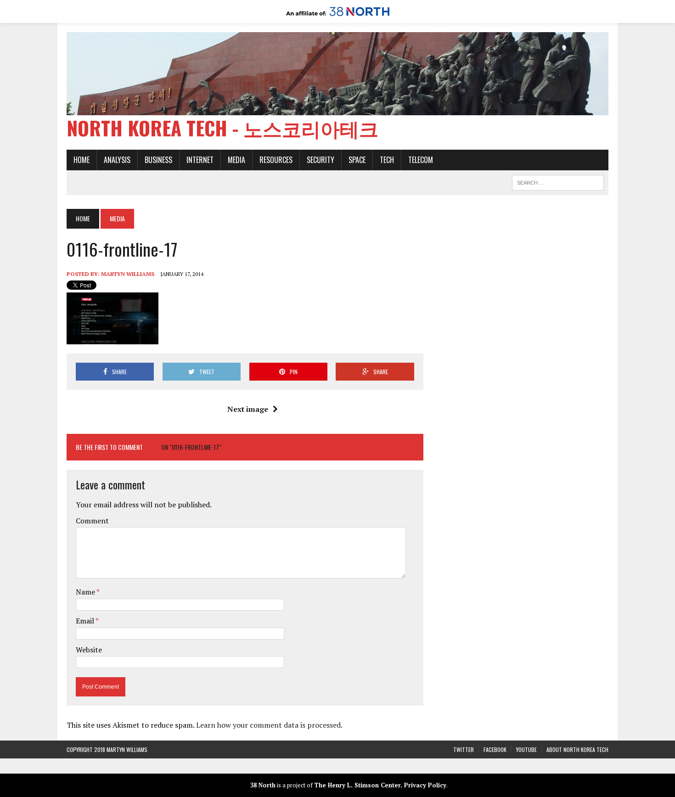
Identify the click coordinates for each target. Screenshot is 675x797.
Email (86, 621)
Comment (92, 521)
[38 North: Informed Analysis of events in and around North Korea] (337, 16)
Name (86, 592)
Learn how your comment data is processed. (269, 725)
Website (89, 650)
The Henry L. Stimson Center (357, 785)
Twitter (463, 749)
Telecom (420, 159)
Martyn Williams (127, 273)
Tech (387, 159)
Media (236, 159)
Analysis (117, 159)
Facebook (495, 749)
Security (320, 159)
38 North (263, 785)
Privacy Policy (425, 785)
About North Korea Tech (577, 749)
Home (81, 159)
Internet (200, 159)
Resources (275, 159)
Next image (247, 409)
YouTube (526, 749)
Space (357, 159)
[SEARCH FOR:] (558, 181)
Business (158, 159)
